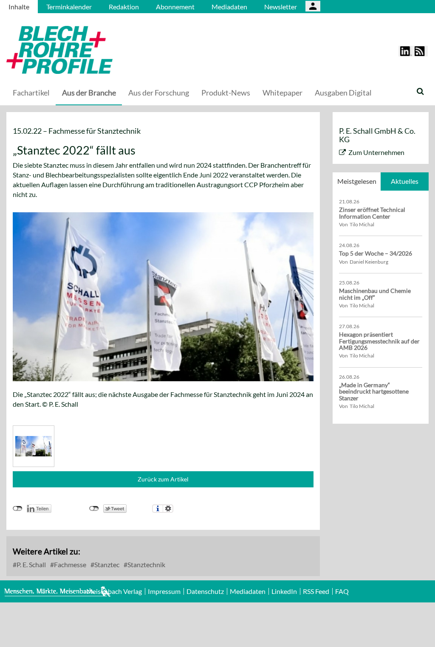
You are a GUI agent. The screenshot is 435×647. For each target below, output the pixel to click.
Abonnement (175, 7)
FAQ (342, 591)
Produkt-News (225, 92)
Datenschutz (205, 591)
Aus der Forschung (158, 92)
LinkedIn (284, 591)
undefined (18, 508)
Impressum (164, 591)
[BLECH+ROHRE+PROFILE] (112, 50)
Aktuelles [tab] (404, 181)
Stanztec (106, 564)
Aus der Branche (89, 92)
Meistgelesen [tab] (356, 181)
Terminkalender (69, 7)
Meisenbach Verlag (114, 591)
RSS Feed (316, 591)
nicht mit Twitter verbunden (94, 508)
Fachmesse (69, 564)
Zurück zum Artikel (163, 479)
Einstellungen (168, 508)
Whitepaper (282, 92)
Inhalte (18, 7)
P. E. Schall (30, 564)
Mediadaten (229, 7)
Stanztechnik (145, 564)
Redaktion (124, 7)
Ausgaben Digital (343, 92)
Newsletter (280, 7)
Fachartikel (31, 92)
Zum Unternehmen (376, 152)
